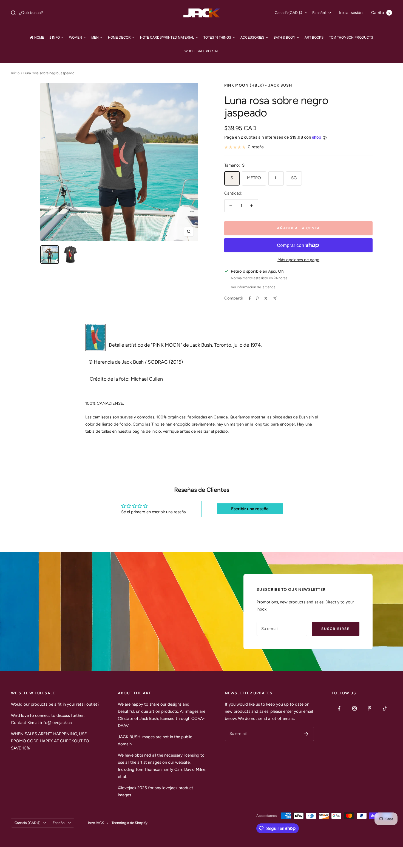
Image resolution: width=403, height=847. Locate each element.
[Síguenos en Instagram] (354, 708)
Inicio (15, 73)
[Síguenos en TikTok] (384, 708)
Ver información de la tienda (253, 287)
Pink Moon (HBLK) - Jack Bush (258, 85)
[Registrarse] (306, 734)
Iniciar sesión (350, 12)
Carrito (380, 12)
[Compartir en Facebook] (250, 298)
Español (319, 12)
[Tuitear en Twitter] (265, 298)
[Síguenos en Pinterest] (369, 708)
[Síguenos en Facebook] (339, 708)
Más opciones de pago (298, 259)
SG (294, 177)
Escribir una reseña (249, 508)
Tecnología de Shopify (129, 823)
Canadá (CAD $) (288, 12)
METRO (254, 177)
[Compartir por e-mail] (275, 298)
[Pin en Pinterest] (257, 298)
